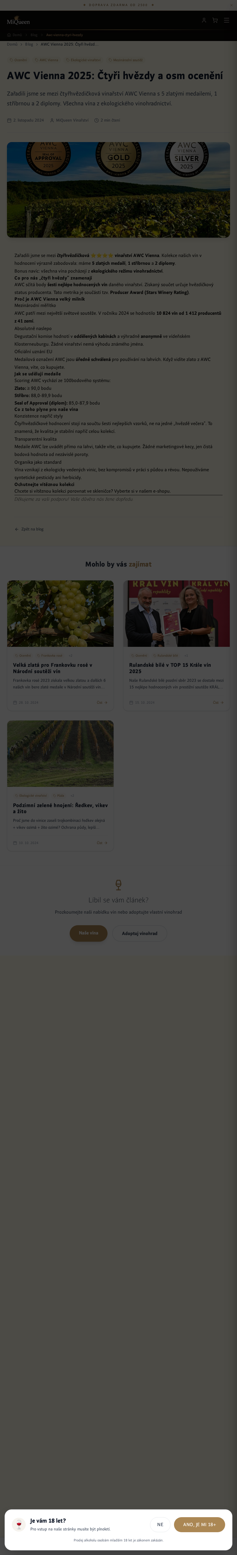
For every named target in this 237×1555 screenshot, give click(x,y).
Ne (160, 1524)
